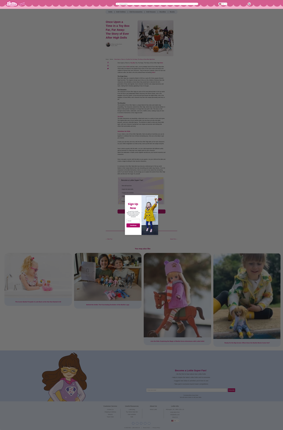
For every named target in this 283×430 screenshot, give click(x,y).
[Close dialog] (156, 197)
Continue (133, 225)
